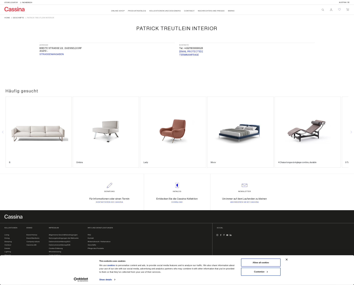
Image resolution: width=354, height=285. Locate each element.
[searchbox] (323, 9)
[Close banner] (287, 260)
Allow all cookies (261, 262)
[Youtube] (227, 236)
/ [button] (344, 2)
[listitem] (39, 132)
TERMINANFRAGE (189, 55)
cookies (111, 265)
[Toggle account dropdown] (331, 9)
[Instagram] (217, 236)
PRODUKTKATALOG (137, 11)
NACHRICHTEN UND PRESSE (211, 11)
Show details (105, 279)
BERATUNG (109, 191)
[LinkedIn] (230, 236)
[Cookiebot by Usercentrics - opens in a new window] (81, 280)
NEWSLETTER (244, 191)
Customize (259, 271)
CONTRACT (189, 11)
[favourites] (339, 9)
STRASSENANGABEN (52, 54)
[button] (3, 132)
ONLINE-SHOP (118, 11)
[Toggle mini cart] (348, 9)
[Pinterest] (224, 236)
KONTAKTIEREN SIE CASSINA (109, 202)
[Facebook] (220, 236)
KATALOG (177, 191)
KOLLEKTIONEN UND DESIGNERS (165, 11)
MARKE (231, 11)
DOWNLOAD (177, 202)
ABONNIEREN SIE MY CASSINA (244, 202)
